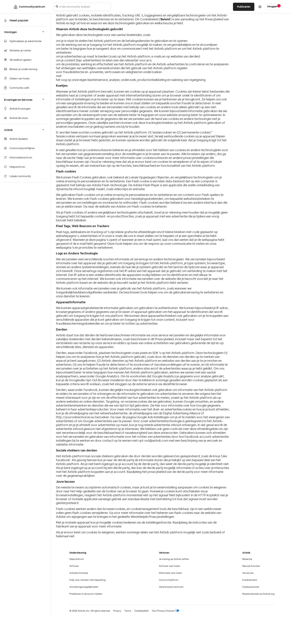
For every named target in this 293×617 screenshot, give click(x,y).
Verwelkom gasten (20, 60)
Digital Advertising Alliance (181, 413)
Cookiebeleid (141, 611)
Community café (19, 88)
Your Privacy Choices (163, 611)
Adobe (121, 206)
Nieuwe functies (251, 566)
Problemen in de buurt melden (85, 594)
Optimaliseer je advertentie (25, 41)
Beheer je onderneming (23, 69)
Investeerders (249, 580)
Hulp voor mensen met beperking (87, 580)
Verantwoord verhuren (171, 587)
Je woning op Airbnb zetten (174, 559)
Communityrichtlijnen (22, 148)
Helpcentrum (17, 167)
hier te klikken (142, 380)
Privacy (117, 611)
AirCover (74, 566)
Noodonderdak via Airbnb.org (258, 594)
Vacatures (247, 573)
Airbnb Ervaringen (20, 109)
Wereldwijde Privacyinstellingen (152, 516)
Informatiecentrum (20, 157)
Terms (127, 611)
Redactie (247, 559)
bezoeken (102, 417)
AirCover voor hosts (169, 566)
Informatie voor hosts (170, 573)
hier (157, 405)
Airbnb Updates (18, 139)
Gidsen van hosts (19, 78)
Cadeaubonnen (250, 587)
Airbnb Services (18, 118)
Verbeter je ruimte (20, 50)
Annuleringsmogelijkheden (83, 587)
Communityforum (168, 580)
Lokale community (20, 176)
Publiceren (243, 6)
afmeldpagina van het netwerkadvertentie (98, 413)
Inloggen (272, 6)
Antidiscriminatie (78, 573)
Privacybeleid (214, 19)
